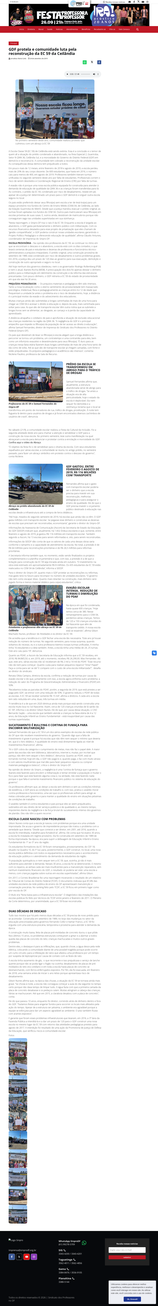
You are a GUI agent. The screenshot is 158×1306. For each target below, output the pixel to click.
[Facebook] (99, 62)
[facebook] (134, 2)
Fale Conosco (124, 29)
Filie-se (112, 29)
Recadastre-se (100, 29)
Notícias (59, 29)
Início (21, 29)
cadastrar (127, 1257)
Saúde (49, 29)
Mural (41, 29)
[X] (138, 2)
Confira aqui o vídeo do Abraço (25, 442)
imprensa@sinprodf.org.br (22, 1250)
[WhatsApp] (85, 62)
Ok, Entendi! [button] (132, 1299)
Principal (13, 43)
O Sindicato (14, 2)
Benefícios (86, 29)
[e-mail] (129, 2)
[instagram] (147, 2)
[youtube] (143, 2)
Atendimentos (72, 29)
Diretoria (31, 29)
